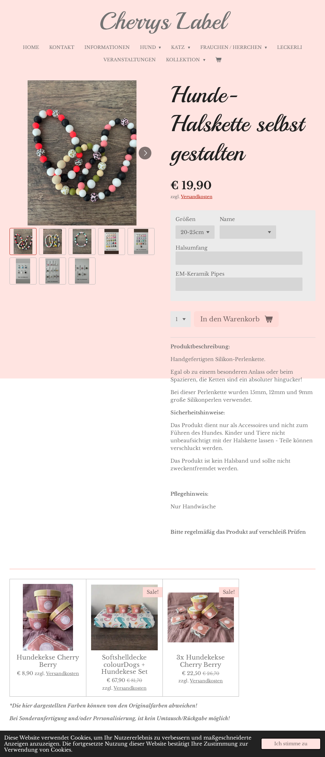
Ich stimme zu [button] (291, 744)
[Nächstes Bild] (145, 153)
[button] (23, 241)
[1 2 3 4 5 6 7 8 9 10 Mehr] (180, 319)
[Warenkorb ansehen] (218, 59)
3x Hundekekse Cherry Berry (200, 661)
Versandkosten (196, 196)
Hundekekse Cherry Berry (48, 661)
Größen (186, 219)
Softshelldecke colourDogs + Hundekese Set (124, 664)
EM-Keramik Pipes (200, 274)
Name (227, 219)
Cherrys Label (162, 21)
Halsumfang (192, 248)
